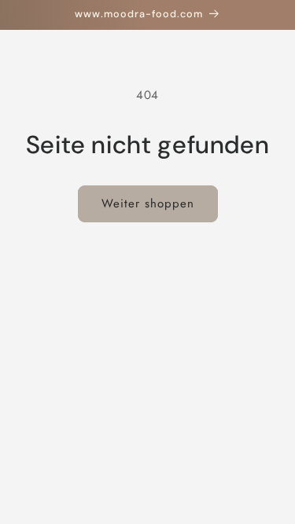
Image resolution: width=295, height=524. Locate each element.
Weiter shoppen (147, 203)
